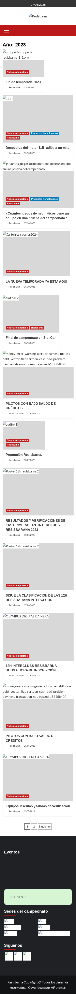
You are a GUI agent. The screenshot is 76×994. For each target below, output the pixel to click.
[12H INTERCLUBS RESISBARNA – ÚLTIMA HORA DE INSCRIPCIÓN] (38, 636)
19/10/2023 (29, 153)
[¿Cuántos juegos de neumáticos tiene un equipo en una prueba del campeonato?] (38, 184)
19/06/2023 (29, 535)
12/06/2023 (34, 675)
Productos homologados (44, 133)
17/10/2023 (29, 223)
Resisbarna (14, 87)
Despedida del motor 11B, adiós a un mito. (38, 147)
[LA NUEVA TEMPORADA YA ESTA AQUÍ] (36, 253)
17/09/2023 (34, 413)
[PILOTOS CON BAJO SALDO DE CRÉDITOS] (38, 374)
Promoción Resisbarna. (24, 454)
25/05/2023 (29, 746)
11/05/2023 (29, 811)
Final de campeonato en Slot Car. (31, 337)
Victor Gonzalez (16, 413)
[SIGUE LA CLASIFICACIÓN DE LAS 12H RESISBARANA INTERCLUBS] (38, 566)
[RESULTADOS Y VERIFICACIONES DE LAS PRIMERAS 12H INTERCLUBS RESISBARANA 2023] (38, 491)
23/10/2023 (29, 87)
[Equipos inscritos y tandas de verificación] (38, 777)
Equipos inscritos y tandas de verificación (38, 806)
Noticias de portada (17, 72)
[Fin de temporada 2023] (23, 63)
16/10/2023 (29, 287)
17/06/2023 (29, 605)
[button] (7, 30)
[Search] (69, 29)
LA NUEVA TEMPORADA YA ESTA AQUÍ (36, 281)
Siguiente (45, 826)
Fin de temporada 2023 (23, 82)
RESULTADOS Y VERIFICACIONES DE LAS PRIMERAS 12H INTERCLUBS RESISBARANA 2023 (35, 525)
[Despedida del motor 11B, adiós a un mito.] (38, 119)
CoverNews (36, 987)
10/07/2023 (29, 460)
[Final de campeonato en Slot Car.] (31, 314)
